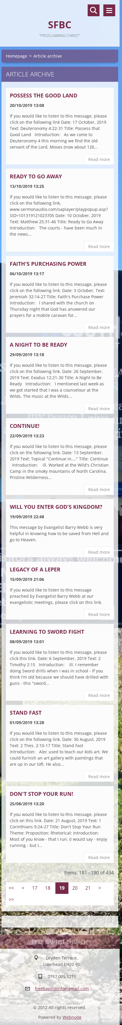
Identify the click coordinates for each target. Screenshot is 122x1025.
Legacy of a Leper (35, 569)
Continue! (24, 425)
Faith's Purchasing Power (48, 263)
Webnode (71, 1017)
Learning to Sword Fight (47, 631)
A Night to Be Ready (38, 344)
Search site (93, 10)
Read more (99, 159)
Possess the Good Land (43, 95)
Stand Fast (25, 712)
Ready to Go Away (36, 176)
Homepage (16, 56)
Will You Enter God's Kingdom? (56, 506)
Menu (109, 10)
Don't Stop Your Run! (41, 793)
